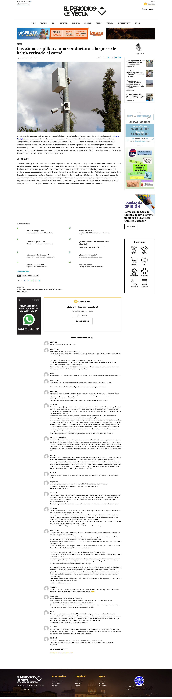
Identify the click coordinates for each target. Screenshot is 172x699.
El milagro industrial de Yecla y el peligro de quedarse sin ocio (135, 62)
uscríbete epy (151, 4)
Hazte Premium (82, 315)
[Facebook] (104, 57)
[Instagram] (25, 689)
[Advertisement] (69, 208)
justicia (24, 275)
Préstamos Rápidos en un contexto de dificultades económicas (39, 290)
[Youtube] (28, 689)
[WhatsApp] (112, 57)
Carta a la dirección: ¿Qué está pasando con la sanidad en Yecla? (135, 96)
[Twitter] (108, 57)
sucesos (36, 275)
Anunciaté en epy (25, 3)
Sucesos (19, 44)
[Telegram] (119, 57)
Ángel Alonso (20, 58)
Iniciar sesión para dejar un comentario (61, 652)
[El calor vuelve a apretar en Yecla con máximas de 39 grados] (149, 73)
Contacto (152, 1)
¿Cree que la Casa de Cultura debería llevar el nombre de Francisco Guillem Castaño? (139, 216)
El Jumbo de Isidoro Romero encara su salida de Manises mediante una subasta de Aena (135, 84)
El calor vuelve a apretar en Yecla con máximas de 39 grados (135, 72)
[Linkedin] (116, 57)
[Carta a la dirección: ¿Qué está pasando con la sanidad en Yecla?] (149, 97)
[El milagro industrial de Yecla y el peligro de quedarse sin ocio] (149, 63)
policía (30, 275)
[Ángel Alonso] (140, 47)
